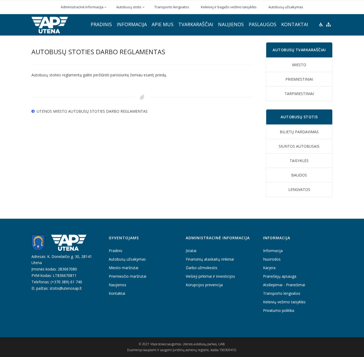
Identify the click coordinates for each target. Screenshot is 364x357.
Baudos (299, 175)
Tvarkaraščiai (195, 24)
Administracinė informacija (82, 7)
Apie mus (162, 24)
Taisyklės (299, 160)
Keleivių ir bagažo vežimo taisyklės (229, 7)
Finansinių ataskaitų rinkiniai (210, 259)
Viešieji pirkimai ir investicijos (210, 276)
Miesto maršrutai (123, 267)
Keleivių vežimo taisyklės (284, 301)
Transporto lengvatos (171, 7)
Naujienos (231, 24)
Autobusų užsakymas (285, 7)
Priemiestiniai (299, 79)
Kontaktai (294, 24)
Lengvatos (299, 189)
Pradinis (101, 24)
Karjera (269, 267)
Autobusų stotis (128, 7)
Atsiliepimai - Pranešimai (284, 284)
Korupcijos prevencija (204, 284)
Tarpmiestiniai (299, 93)
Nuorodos (272, 259)
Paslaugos (262, 24)
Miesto (299, 64)
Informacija (132, 24)
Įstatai (191, 250)
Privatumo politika (278, 310)
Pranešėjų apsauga (279, 276)
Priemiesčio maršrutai (127, 276)
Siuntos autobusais (299, 146)
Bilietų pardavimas (299, 131)
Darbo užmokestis (201, 267)
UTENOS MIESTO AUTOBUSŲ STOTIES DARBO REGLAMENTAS (92, 111)
